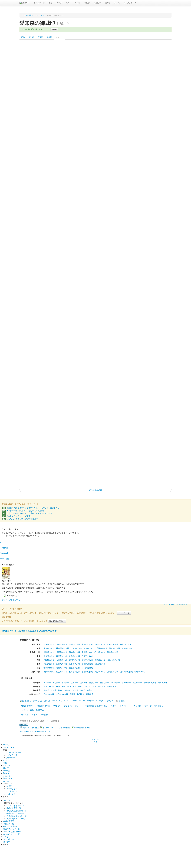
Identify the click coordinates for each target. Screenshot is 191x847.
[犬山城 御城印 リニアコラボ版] (95, 216)
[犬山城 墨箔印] (73, 152)
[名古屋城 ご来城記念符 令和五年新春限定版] (139, 342)
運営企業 (24, 714)
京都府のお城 (74, 660)
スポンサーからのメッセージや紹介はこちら (35, 731)
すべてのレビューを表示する (175, 604)
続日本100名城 (62, 694)
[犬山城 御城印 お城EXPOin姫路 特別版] (73, 247)
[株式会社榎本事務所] (81, 727)
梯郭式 (61, 690)
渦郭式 (82, 690)
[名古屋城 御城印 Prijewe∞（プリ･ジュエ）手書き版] (95, 437)
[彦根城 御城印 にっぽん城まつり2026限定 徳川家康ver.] (139, 89)
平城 (58, 686)
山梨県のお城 (49, 652)
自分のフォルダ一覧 (11, 834)
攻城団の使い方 (43, 705)
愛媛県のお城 (74, 667)
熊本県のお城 (87, 671)
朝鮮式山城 (111, 686)
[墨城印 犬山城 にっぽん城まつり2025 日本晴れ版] (160, 121)
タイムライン (39, 2)
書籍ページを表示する (11, 599)
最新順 (40, 37)
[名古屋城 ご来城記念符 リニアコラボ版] (95, 342)
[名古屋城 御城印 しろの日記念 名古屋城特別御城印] (117, 406)
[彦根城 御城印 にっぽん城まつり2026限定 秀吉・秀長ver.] (30, 121)
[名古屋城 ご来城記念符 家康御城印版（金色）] (30, 374)
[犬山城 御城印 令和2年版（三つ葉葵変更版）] (139, 184)
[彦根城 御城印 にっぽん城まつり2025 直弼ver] (73, 89)
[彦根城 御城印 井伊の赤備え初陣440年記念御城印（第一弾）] (160, 58)
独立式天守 (115, 682)
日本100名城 (49, 694)
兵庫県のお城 (61, 660)
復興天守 (83, 682)
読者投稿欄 (7, 778)
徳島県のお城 (49, 667)
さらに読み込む (95, 489)
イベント (76, 2)
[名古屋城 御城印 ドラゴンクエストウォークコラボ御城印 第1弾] (139, 374)
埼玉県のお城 (89, 648)
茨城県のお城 (101, 648)
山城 (45, 686)
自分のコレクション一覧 (16, 816)
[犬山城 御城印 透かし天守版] (95, 279)
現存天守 (56, 682)
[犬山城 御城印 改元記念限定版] (139, 152)
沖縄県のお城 (139, 671)
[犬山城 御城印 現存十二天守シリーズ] (160, 247)
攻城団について (27, 705)
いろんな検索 (11, 755)
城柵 (94, 686)
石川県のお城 (99, 652)
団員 (122, 701)
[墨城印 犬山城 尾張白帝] (139, 121)
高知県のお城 (87, 667)
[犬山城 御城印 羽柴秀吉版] (30, 216)
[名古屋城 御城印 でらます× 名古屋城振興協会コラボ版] (160, 406)
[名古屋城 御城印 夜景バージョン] (139, 469)
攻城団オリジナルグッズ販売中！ (18, 516)
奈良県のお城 (99, 660)
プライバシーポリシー (73, 705)
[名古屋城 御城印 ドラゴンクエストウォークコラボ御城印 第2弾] (160, 374)
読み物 (107, 2)
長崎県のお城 (74, 671)
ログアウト (7, 842)
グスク (88, 686)
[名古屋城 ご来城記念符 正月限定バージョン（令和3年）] (73, 342)
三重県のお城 (87, 656)
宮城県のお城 (87, 644)
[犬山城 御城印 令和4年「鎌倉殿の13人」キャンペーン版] (139, 216)
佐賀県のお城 (61, 671)
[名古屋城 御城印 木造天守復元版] (95, 406)
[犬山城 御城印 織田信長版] (117, 184)
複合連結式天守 (150, 682)
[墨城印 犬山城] (117, 121)
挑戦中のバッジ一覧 (11, 829)
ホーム (6, 744)
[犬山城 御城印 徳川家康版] (73, 216)
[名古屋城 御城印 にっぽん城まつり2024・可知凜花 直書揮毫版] (117, 437)
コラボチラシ (11, 788)
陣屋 (74, 686)
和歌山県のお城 (113, 660)
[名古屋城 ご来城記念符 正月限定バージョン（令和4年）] (117, 342)
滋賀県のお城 (87, 660)
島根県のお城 (87, 663)
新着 (23, 37)
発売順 (49, 37)
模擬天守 (74, 682)
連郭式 (46, 690)
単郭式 (53, 690)
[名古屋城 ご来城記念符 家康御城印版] (160, 342)
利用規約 (57, 705)
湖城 (69, 686)
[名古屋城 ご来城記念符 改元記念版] (160, 311)
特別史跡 (80, 694)
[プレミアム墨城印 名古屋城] (117, 311)
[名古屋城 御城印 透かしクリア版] (160, 469)
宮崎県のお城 (112, 671)
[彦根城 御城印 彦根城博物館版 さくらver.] (139, 58)
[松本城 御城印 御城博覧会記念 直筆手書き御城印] (30, 311)
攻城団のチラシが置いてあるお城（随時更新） (23, 510)
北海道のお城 (49, 644)
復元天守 (65, 682)
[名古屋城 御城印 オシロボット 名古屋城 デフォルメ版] (73, 469)
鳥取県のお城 (74, 663)
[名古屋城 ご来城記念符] (139, 311)
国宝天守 (47, 682)
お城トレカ (11, 794)
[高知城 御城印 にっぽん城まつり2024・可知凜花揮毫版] (73, 311)
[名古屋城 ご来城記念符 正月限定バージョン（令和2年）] (52, 342)
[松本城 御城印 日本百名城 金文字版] (52, 311)
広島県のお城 (61, 663)
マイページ (7, 800)
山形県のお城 (112, 644)
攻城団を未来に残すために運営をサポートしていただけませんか (30, 507)
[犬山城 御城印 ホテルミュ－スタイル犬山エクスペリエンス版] (95, 152)
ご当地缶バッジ (12, 791)
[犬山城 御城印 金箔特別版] (73, 279)
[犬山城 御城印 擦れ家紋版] (117, 216)
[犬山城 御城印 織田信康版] (95, 184)
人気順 (31, 37)
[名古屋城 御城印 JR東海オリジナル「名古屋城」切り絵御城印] (117, 469)
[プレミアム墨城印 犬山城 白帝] (52, 121)
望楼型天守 (93, 682)
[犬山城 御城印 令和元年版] (117, 152)
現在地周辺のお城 (13, 752)
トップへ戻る (95, 740)
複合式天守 (126, 682)
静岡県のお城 (61, 656)
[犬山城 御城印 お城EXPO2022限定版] (160, 216)
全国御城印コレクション (34, 15)
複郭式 (75, 690)
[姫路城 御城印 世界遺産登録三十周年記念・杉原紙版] (52, 58)
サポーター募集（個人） (154, 705)
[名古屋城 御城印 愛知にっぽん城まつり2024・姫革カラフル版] (139, 437)
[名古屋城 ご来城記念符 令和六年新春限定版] (52, 374)
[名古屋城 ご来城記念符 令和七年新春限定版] (73, 374)
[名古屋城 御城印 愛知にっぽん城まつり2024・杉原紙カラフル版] (160, 437)
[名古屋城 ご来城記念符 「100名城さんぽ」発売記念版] (30, 342)
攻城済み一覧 (8, 823)
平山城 (51, 686)
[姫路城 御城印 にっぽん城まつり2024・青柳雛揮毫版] (117, 58)
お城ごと (59, 37)
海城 (63, 686)
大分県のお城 (99, 671)
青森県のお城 (61, 644)
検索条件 (54, 29)
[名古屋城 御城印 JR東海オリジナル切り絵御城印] (73, 437)
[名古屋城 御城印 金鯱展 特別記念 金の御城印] (117, 374)
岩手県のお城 (74, 644)
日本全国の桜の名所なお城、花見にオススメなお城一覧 (27, 513)
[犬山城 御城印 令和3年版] (160, 184)
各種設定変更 (8, 821)
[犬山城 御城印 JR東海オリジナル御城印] (117, 247)
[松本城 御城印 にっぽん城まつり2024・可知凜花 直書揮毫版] (160, 279)
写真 (67, 2)
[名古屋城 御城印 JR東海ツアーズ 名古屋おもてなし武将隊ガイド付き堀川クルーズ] (95, 469)
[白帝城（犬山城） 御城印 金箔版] (117, 279)
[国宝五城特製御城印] (30, 58)
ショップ (7, 775)
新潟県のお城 (74, 652)
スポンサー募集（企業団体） (33, 710)
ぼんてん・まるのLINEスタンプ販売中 (20, 518)
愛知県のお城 (49, 656)
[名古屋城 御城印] (95, 374)
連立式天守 (162, 682)
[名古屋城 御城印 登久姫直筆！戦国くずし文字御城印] (30, 469)
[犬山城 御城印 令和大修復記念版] (73, 184)
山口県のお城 (99, 663)
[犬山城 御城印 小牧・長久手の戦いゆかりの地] (30, 247)
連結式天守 (137, 682)
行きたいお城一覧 (10, 826)
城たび (87, 2)
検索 (50, 2)
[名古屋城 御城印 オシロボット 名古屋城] (30, 437)
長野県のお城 (61, 652)
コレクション (129, 2)
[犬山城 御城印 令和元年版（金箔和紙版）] (30, 184)
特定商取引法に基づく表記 (96, 705)
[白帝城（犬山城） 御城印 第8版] (139, 279)
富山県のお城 (87, 652)
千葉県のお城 (76, 648)
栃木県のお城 (114, 648)
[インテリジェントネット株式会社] (55, 727)
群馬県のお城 (127, 648)
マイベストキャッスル (15, 805)
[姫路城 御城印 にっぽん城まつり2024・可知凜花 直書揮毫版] (95, 58)
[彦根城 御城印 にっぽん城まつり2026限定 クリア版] (117, 89)
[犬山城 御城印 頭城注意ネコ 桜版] (30, 279)
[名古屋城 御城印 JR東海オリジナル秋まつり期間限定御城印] (52, 469)
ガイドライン (125, 705)
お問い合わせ (8, 839)
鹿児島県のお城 (126, 671)
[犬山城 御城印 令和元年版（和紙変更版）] (160, 152)
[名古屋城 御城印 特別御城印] (30, 406)
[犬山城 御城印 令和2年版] (52, 184)
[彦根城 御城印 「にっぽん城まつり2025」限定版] (30, 89)
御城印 (9, 786)
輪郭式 (68, 690)
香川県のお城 (61, 667)
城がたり (97, 2)
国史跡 (72, 694)
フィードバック (123, 613)
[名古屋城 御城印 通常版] (52, 437)
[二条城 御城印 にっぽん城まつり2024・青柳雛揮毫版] (95, 311)
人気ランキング (12, 757)
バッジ (59, 2)
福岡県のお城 (49, 671)
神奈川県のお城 (62, 648)
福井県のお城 (112, 652)
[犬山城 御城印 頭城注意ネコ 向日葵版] (52, 279)
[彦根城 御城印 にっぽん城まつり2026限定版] (160, 89)
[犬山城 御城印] (52, 216)
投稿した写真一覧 (13, 808)
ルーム (117, 2)
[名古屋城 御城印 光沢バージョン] (139, 406)
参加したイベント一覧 (15, 818)
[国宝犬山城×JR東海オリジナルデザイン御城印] (73, 121)
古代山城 (101, 686)
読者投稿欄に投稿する (57, 621)
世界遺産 (89, 694)
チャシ (81, 686)
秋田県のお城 (99, 644)
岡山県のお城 (49, 663)
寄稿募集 (137, 705)
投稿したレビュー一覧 (15, 813)
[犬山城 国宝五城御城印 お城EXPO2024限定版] (52, 152)
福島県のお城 (125, 644)
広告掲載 (44, 714)
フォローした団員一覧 (12, 831)
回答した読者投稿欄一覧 (16, 810)
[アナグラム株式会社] (29, 727)
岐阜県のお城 (74, 656)
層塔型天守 (104, 682)
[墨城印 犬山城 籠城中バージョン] (95, 121)
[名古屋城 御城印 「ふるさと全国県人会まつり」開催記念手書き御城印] (52, 406)
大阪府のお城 (49, 660)
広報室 (34, 714)
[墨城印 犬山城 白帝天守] (30, 152)
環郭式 (90, 690)
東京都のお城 (49, 648)
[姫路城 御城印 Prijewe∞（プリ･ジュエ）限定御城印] (73, 58)
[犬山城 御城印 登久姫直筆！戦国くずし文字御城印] (95, 247)
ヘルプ (113, 705)
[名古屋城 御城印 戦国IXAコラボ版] (73, 406)
